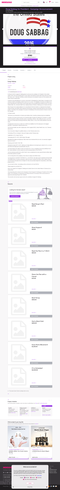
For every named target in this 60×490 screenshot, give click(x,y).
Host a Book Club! (38, 321)
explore (36, 423)
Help (36, 403)
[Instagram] (9, 472)
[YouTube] (7, 472)
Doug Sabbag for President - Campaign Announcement (29, 9)
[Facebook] (3, 472)
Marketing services (53, 469)
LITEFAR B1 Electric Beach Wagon (40, 451)
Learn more (13, 412)
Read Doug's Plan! (38, 204)
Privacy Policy (6, 486)
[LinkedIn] (10, 472)
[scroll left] (3, 29)
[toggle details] (28, 459)
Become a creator (52, 471)
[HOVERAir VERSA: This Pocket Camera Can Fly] (18, 436)
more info (9, 83)
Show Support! (37, 227)
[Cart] (46, 2)
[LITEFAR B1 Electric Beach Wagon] (41, 436)
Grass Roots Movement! (40, 345)
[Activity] (49, 2)
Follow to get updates (46, 414)
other (24, 87)
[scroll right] (57, 29)
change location (35, 5)
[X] (5, 472)
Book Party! (36, 298)
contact (13, 83)
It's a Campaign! (37, 368)
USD (38, 2)
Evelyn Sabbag (10, 10)
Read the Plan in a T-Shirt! (40, 251)
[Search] (23, 2)
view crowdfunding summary (30, 63)
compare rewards (15, 196)
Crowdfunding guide (43, 403)
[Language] (43, 2)
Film (9, 87)
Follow (30, 59)
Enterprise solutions (53, 472)
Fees (50, 468)
